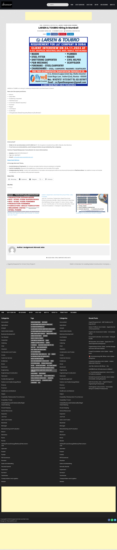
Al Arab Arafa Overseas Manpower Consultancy (43, 329)
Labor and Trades (6, 420)
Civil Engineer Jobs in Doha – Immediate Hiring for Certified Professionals (101, 388)
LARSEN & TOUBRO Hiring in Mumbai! (58, 27)
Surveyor (4, 472)
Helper (3, 394)
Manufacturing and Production (10, 429)
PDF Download (5, 457)
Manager (4, 426)
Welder (3, 481)
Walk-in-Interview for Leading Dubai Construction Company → (90, 264)
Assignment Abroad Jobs (45, 30)
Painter (3, 454)
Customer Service (6, 358)
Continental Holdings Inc (37, 340)
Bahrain (45, 336)
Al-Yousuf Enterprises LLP (37, 326)
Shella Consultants (49, 375)
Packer (3, 451)
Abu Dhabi (44, 322)
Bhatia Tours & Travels (37, 338)
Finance (3, 385)
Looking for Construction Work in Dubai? (89, 213)
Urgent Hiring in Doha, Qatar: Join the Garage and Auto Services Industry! (102, 347)
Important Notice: (13, 160)
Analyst (3, 328)
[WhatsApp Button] (112, 520)
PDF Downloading (35, 363)
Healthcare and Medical (8, 391)
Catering (4, 343)
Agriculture (4, 325)
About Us (112, 5)
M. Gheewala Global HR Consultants (40, 356)
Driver (3, 364)
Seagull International (36, 375)
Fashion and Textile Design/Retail (11, 382)
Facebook (55, 34)
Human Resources (6, 411)
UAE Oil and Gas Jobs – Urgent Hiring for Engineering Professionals (100, 383)
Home (72, 5)
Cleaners (4, 349)
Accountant (4, 322)
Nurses (3, 441)
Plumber (3, 460)
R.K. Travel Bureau (51, 365)
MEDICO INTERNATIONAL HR (37, 358)
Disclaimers (74, 312)
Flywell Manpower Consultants (63, 257)
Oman (52, 361)
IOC (49, 354)
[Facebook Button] (109, 520)
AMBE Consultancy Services (38, 333)
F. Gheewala (34, 345)
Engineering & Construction (50, 25)
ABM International (35, 322)
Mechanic (4, 435)
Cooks (3, 355)
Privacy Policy (64, 312)
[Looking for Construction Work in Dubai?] (92, 203)
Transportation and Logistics (9, 478)
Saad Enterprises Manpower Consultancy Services (41, 370)
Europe (47, 342)
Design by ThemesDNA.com (8, 521)
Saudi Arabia (34, 373)
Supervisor (4, 469)
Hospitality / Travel (6, 400)
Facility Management (7, 379)
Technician (4, 475)
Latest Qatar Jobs (79, 5)
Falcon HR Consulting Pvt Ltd (45, 345)
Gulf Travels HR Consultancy (38, 349)
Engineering (5, 370)
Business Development (8, 334)
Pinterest (63, 34)
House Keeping (6, 408)
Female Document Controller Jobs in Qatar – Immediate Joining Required (102, 378)
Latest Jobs (89, 5)
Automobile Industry (7, 331)
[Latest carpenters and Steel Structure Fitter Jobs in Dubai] (59, 200)
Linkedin (71, 34)
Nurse (3, 438)
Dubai (53, 257)
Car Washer (5, 337)
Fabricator (4, 376)
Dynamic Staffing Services (37, 342)
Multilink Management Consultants (40, 361)
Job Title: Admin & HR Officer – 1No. (99, 366)
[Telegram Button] (115, 520)
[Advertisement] (58, 16)
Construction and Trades (8, 352)
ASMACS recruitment (36, 336)
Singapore (50, 378)
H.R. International (35, 352)
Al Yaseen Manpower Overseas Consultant (41, 331)
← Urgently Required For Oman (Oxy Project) (20, 264)
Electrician (4, 367)
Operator (4, 448)
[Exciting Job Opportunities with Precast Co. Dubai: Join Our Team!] (23, 203)
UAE (39, 382)
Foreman (4, 388)
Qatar (32, 365)
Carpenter (4, 340)
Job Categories (104, 5)
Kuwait (53, 354)
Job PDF (96, 5)
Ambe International (51, 333)
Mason (3, 432)
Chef (2, 346)
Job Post (3, 417)
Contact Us (54, 312)
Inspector (4, 414)
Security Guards (6, 466)
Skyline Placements (36, 380)
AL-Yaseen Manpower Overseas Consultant (41, 324)
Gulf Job (33, 347)
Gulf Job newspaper (42, 347)
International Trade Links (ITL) (39, 354)
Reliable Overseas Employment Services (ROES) (42, 368)
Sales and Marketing (7, 463)
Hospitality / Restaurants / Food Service (13, 397)
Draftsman (4, 361)
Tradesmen (33, 382)
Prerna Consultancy (46, 363)
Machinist (4, 423)
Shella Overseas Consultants (38, 378)
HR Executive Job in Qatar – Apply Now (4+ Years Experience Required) (101, 342)
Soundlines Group (47, 380)
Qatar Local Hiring (40, 365)
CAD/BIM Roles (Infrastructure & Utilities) (100, 369)
